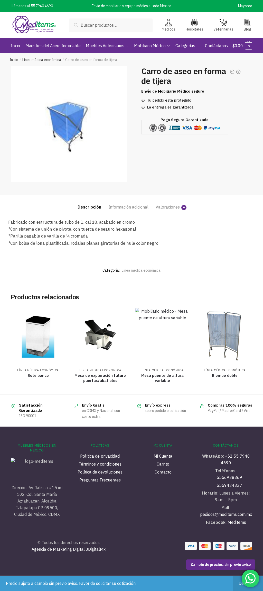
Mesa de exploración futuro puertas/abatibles (100, 378)
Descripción (89, 207)
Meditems (237, 522)
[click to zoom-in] (69, 124)
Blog (247, 29)
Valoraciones (168, 207)
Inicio (14, 59)
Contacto (163, 472)
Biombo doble (225, 375)
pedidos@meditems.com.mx (226, 514)
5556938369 (229, 477)
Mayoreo (245, 6)
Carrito (163, 464)
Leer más (38, 388)
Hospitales (194, 29)
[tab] (89, 203)
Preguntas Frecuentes (100, 479)
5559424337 (229, 485)
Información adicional (128, 207)
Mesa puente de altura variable (162, 378)
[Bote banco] (38, 335)
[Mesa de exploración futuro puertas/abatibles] (100, 335)
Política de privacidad (100, 456)
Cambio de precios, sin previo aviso (221, 564)
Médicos (168, 29)
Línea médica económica (41, 59)
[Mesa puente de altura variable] (162, 335)
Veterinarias (223, 29)
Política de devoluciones (100, 472)
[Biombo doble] (225, 335)
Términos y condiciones (100, 464)
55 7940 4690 (42, 6)
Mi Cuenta (163, 456)
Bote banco (38, 375)
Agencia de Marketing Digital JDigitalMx (69, 549)
